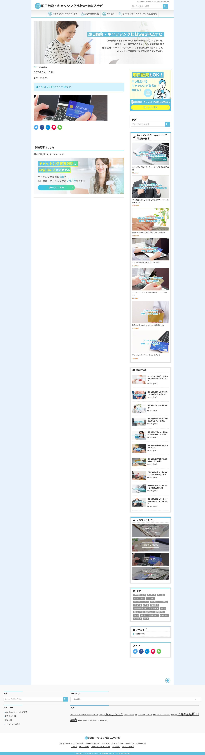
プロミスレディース (141, 602)
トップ (74, 747)
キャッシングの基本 (12, 724)
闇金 (136, 714)
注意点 (144, 615)
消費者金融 (153, 615)
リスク (154, 602)
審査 (163, 608)
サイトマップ (128, 747)
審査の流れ (149, 612)
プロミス (150, 598)
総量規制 (164, 615)
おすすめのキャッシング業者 (64, 14)
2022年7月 (140, 634)
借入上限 (163, 602)
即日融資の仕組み (140, 608)
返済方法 (137, 619)
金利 (145, 619)
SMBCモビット (140, 595)
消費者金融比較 (92, 14)
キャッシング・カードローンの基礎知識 (139, 14)
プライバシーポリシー (100, 747)
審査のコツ (138, 612)
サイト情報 (84, 747)
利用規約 (116, 747)
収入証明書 (153, 608)
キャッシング (139, 598)
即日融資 (110, 14)
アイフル (151, 595)
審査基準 (160, 612)
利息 (145, 605)
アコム (161, 595)
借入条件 (137, 605)
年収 (136, 615)
